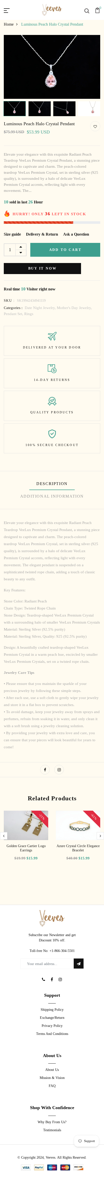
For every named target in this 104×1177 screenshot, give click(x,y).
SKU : (9, 300)
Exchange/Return (52, 1018)
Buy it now (42, 268)
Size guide (12, 234)
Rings (28, 314)
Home (9, 24)
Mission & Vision (52, 1078)
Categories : (13, 308)
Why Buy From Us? (52, 1122)
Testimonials (52, 1130)
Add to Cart (65, 250)
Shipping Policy (52, 1010)
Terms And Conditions (52, 1034)
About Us (52, 1070)
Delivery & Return (42, 234)
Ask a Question (76, 234)
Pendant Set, (14, 314)
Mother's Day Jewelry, (74, 308)
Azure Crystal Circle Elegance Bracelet (78, 848)
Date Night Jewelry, (41, 308)
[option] (52, 67)
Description (52, 484)
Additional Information (52, 496)
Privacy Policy (52, 1026)
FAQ (52, 1086)
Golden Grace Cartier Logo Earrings (26, 848)
